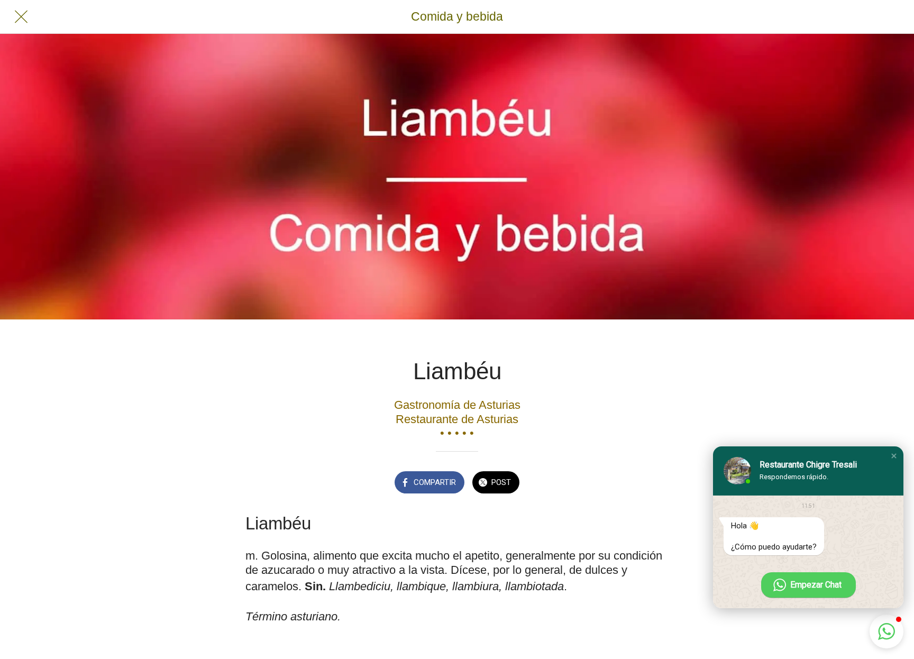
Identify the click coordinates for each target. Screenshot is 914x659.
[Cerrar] (21, 17)
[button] (894, 456)
